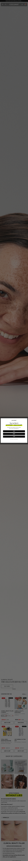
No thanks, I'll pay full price (14, 439)
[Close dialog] (26, 419)
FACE (14, 431)
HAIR (14, 436)
